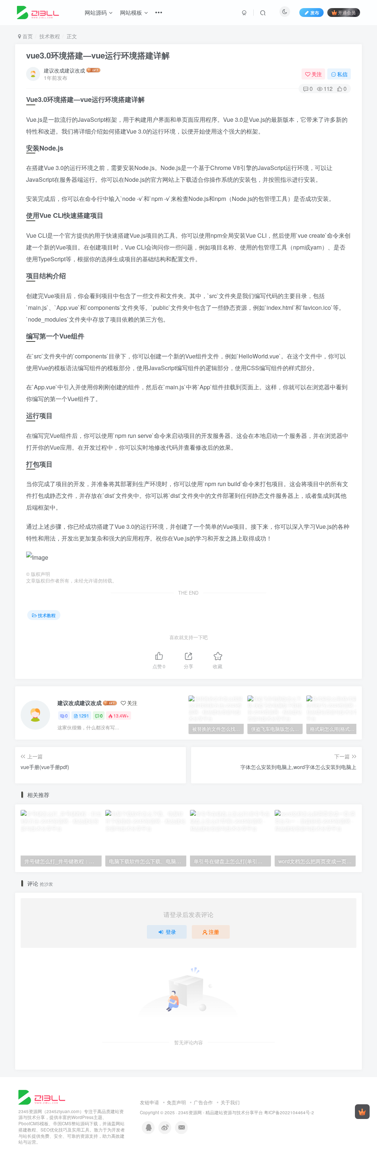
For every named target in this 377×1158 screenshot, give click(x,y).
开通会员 (347, 12)
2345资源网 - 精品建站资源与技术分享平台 (220, 1112)
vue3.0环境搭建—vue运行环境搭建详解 (98, 55)
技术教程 (49, 36)
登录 (171, 931)
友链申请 (149, 1102)
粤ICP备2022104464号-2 (289, 1112)
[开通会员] (362, 1111)
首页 (27, 36)
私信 (342, 74)
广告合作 (203, 1102)
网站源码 (96, 12)
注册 (214, 931)
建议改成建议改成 (64, 70)
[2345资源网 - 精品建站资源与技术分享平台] (41, 1096)
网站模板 (131, 12)
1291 (84, 715)
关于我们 (230, 1102)
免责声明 (176, 1102)
